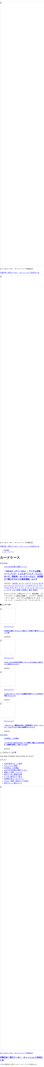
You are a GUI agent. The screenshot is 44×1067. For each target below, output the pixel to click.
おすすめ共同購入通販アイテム (15, 770)
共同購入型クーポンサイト (14, 779)
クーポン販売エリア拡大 (13, 776)
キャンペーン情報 (10, 766)
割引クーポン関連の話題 (13, 774)
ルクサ (9, 590)
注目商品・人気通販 (11, 768)
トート (21, 588)
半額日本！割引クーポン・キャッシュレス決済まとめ (19, 272)
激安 (30, 590)
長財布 (35, 590)
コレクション (20, 585)
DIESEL (15, 583)
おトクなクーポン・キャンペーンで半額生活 (16, 1053)
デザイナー (14, 588)
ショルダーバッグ (31, 585)
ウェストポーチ (37, 583)
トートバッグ (29, 588)
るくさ (21, 583)
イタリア (28, 583)
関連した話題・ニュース (13, 772)
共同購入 (24, 590)
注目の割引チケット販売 (13, 763)
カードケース (9, 585)
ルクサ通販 (16, 590)
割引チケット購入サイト (13, 783)
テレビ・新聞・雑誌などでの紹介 (16, 781)
